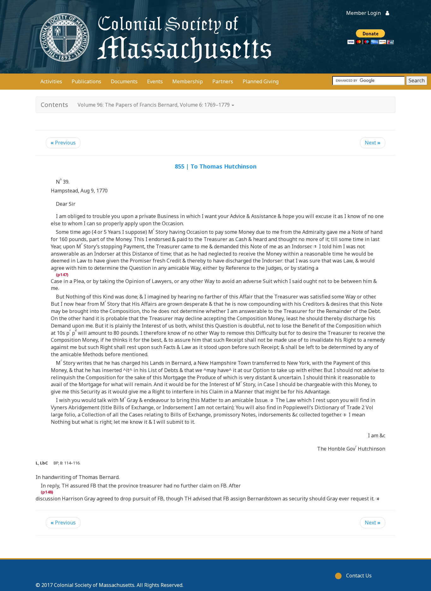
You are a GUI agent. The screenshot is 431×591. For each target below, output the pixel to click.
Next (373, 142)
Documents (124, 81)
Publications (86, 81)
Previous (63, 142)
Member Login (363, 12)
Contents (54, 104)
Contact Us (359, 575)
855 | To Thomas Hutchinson (216, 166)
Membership (187, 81)
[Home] (154, 36)
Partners (222, 81)
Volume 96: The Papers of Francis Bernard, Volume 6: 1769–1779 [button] (154, 104)
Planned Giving (261, 81)
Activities (51, 81)
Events (155, 81)
